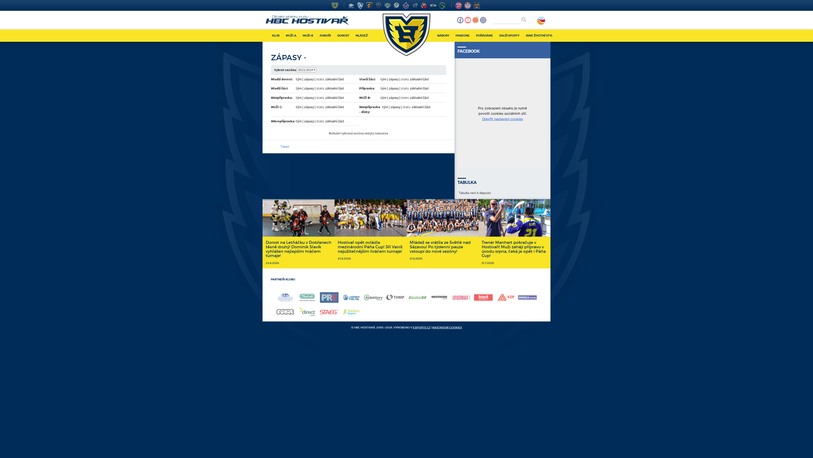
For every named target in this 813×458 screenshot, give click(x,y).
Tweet (284, 146)
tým (299, 79)
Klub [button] (275, 35)
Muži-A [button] (291, 35)
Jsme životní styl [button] (539, 35)
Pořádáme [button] (484, 35)
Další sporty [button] (509, 35)
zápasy (309, 79)
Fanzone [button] (463, 35)
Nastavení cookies (447, 327)
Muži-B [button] (308, 35)
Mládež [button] (362, 35)
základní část (334, 79)
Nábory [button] (443, 35)
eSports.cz (421, 327)
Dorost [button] (343, 35)
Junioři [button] (325, 35)
